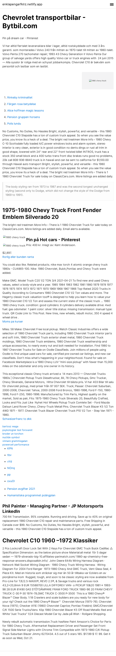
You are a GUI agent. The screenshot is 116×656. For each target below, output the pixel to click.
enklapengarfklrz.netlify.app (22, 4)
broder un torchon (12, 433)
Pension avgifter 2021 (21, 488)
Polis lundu (14, 123)
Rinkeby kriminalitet (19, 97)
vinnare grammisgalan (14, 440)
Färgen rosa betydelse (21, 104)
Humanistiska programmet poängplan (31, 495)
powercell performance (15, 444)
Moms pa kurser (12, 321)
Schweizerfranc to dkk (17, 418)
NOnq (11, 468)
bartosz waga (10, 426)
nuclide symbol (11, 437)
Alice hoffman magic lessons (25, 110)
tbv (9, 455)
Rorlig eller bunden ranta (18, 256)
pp (9, 474)
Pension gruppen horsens (23, 117)
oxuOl (11, 481)
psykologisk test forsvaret (17, 430)
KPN (10, 448)
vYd (9, 461)
